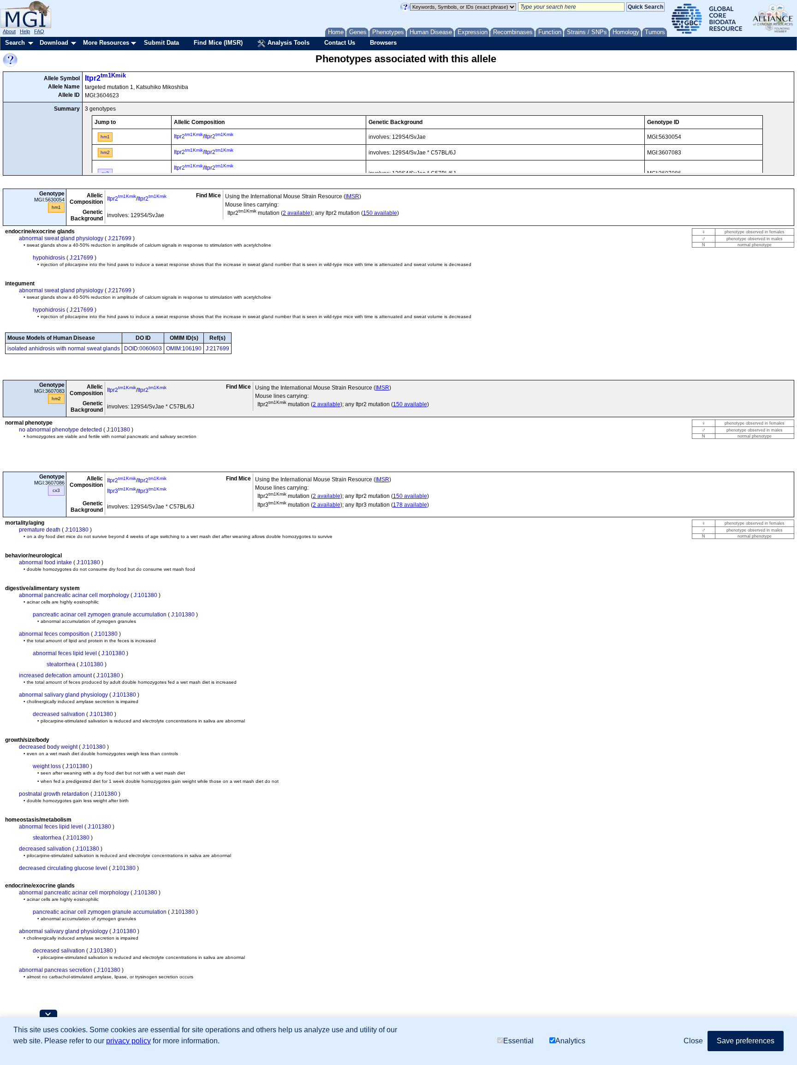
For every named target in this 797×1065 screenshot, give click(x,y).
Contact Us (339, 42)
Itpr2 (105, 78)
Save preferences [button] (745, 1041)
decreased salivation (59, 714)
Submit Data (161, 42)
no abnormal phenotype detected (60, 429)
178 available (410, 505)
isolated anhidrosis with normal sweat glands (63, 348)
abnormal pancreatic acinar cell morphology (74, 595)
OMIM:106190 (184, 348)
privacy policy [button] (128, 1041)
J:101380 (118, 429)
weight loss (47, 766)
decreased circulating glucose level (63, 868)
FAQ (39, 31)
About (9, 31)
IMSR (352, 196)
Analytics (570, 1041)
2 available (296, 213)
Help (25, 31)
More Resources (106, 42)
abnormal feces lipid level (65, 653)
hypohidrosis (49, 257)
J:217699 (119, 238)
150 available (380, 213)
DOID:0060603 (143, 348)
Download (54, 42)
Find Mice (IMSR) (218, 42)
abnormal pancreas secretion (55, 970)
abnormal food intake (45, 562)
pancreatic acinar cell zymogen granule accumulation (100, 614)
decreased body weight (48, 747)
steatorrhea (61, 664)
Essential (518, 1041)
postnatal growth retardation (54, 794)
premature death (39, 530)
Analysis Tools (287, 42)
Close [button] (693, 1041)
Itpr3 (121, 491)
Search (15, 42)
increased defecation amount (55, 675)
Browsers (383, 42)
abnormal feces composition (54, 634)
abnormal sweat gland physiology (61, 238)
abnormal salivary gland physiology (63, 695)
